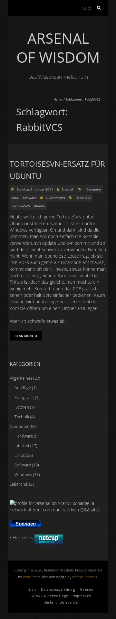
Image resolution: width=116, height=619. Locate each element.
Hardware (24, 436)
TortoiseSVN (20, 206)
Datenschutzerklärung (58, 589)
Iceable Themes (84, 576)
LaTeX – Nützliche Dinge (49, 595)
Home (58, 99)
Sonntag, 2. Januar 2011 (34, 189)
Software (29, 197)
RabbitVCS (83, 197)
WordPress (31, 576)
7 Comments (55, 197)
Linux (15, 197)
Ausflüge (23, 388)
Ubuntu (39, 206)
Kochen (22, 407)
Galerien (86, 589)
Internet (22, 445)
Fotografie (24, 397)
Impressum (82, 595)
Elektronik (19, 484)
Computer (94, 189)
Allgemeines (21, 378)
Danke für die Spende (61, 602)
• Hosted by (22, 538)
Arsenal (67, 189)
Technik (22, 417)
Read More (24, 335)
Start (32, 589)
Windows (23, 474)
